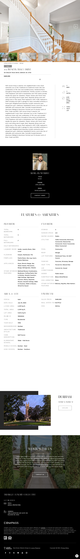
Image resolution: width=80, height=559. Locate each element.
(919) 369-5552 (40, 184)
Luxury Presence (35, 548)
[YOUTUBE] (18, 552)
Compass (43, 527)
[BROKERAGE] (26, 552)
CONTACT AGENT (40, 195)
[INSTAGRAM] (9, 552)
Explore (65, 408)
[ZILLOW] (22, 552)
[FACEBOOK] (5, 552)
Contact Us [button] (40, 474)
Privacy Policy (65, 548)
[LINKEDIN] (13, 552)
